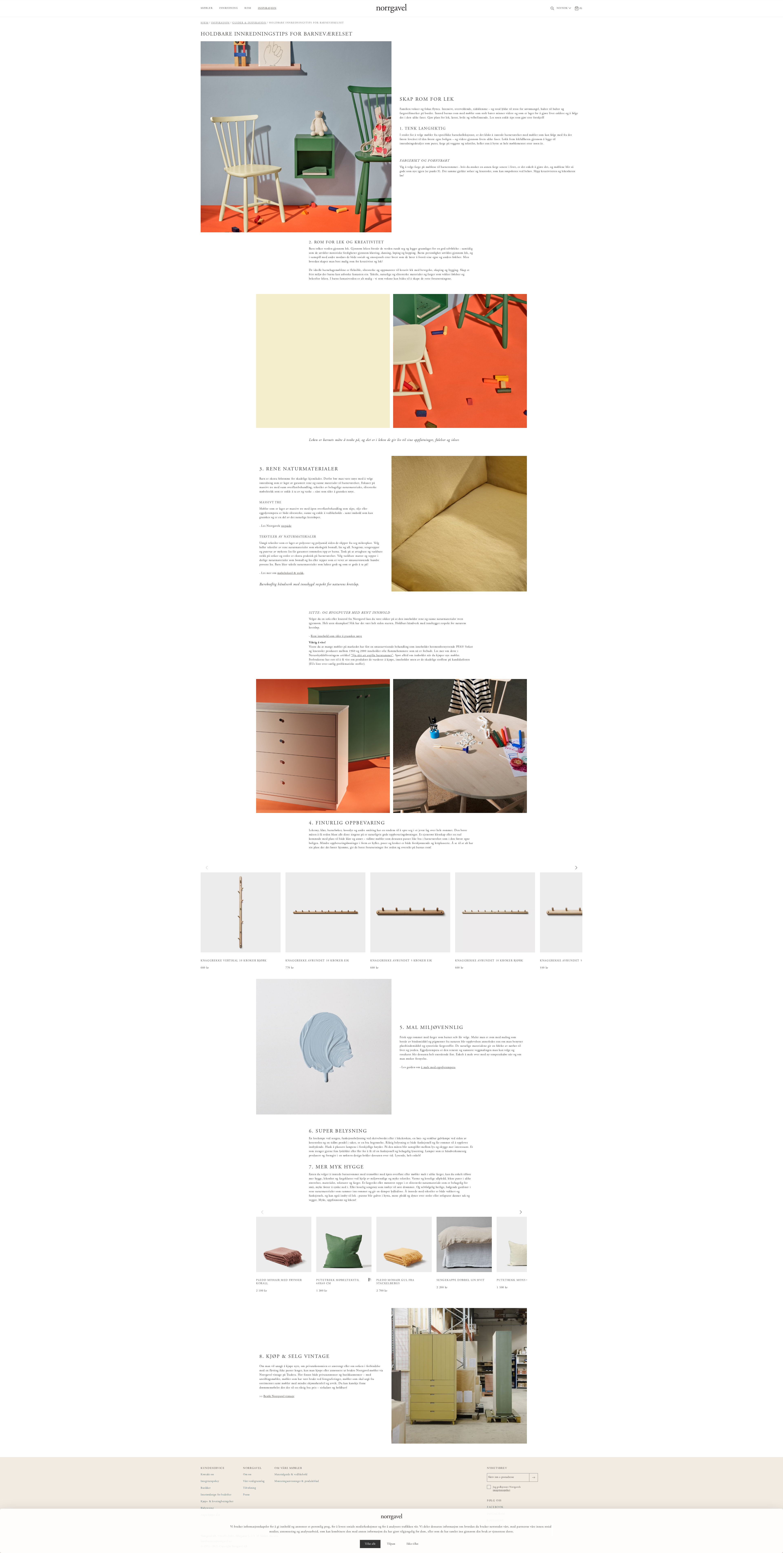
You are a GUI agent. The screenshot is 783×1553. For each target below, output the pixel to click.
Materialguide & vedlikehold (290, 1474)
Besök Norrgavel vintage (278, 1396)
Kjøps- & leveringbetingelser (217, 1501)
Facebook (495, 1507)
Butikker (205, 1488)
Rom (247, 8)
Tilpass (391, 1544)
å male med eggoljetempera (438, 1067)
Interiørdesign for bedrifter (216, 1495)
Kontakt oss (207, 1474)
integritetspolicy (501, 1490)
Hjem (204, 23)
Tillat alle (370, 1544)
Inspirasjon (267, 8)
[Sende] (533, 1477)
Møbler (207, 8)
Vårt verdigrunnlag (254, 1481)
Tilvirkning (249, 1488)
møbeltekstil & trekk (290, 573)
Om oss (247, 1474)
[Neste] (576, 868)
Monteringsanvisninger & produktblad (296, 1481)
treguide (286, 526)
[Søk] (552, 8)
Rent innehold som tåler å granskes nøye (336, 636)
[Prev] (207, 868)
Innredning (228, 8)
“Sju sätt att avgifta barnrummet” (372, 655)
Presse (246, 1495)
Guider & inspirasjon (249, 23)
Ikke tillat (412, 1544)
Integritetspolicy (210, 1481)
